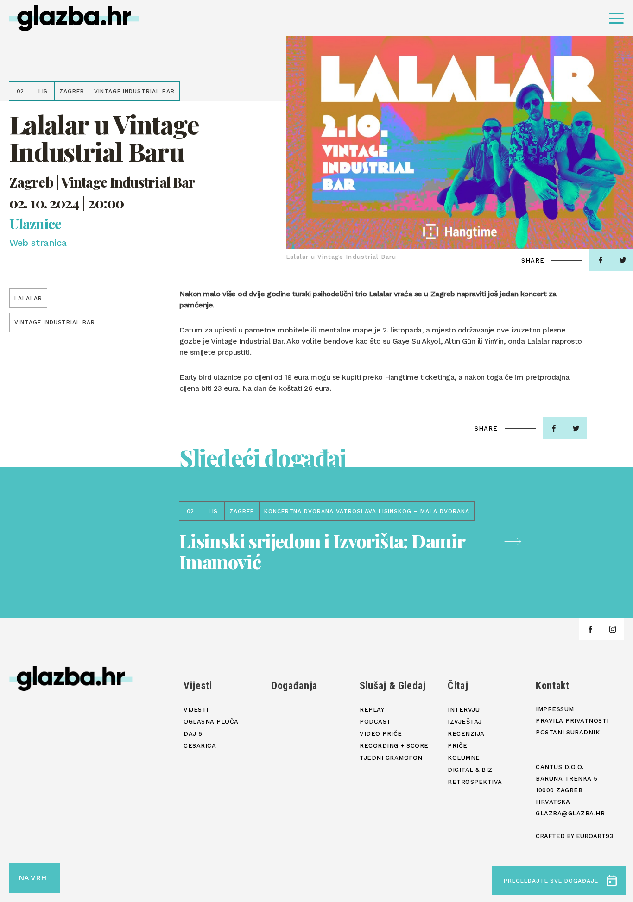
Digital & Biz (470, 769)
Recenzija (466, 733)
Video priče (381, 733)
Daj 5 (193, 733)
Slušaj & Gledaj (393, 685)
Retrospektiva (475, 781)
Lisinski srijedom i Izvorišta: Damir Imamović (322, 551)
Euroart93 (594, 836)
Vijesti (198, 685)
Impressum (555, 709)
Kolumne (464, 757)
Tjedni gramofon (391, 757)
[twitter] (576, 428)
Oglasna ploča (211, 721)
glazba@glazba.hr (570, 813)
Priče (458, 745)
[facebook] (600, 260)
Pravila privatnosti (572, 720)
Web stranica (37, 242)
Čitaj (458, 685)
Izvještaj (465, 721)
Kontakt (553, 685)
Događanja (294, 685)
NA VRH (32, 877)
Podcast (375, 721)
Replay (372, 709)
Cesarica (200, 745)
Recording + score (394, 745)
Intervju (464, 709)
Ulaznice (35, 224)
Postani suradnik (568, 732)
